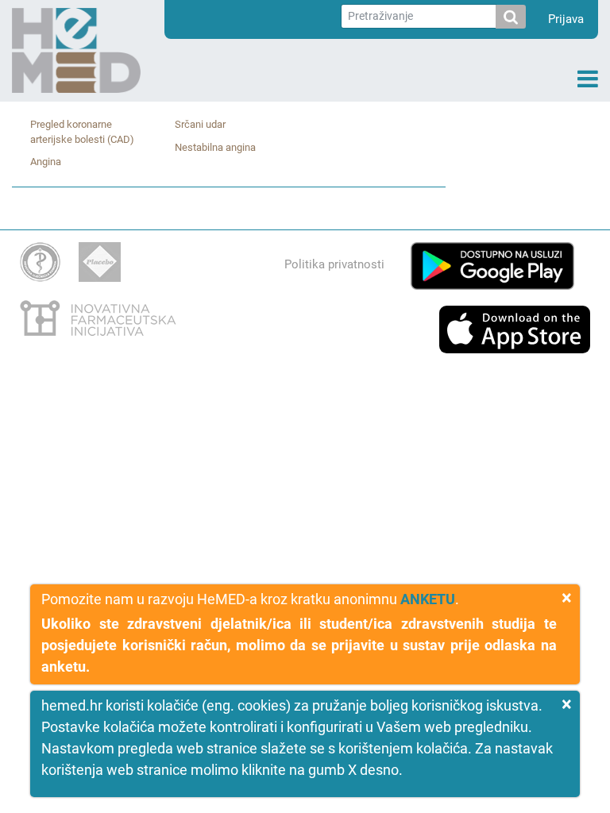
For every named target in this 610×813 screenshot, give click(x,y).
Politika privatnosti (334, 264)
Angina (45, 162)
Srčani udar (200, 124)
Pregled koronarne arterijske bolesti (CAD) (82, 131)
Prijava (566, 19)
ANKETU (427, 599)
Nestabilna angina (215, 147)
